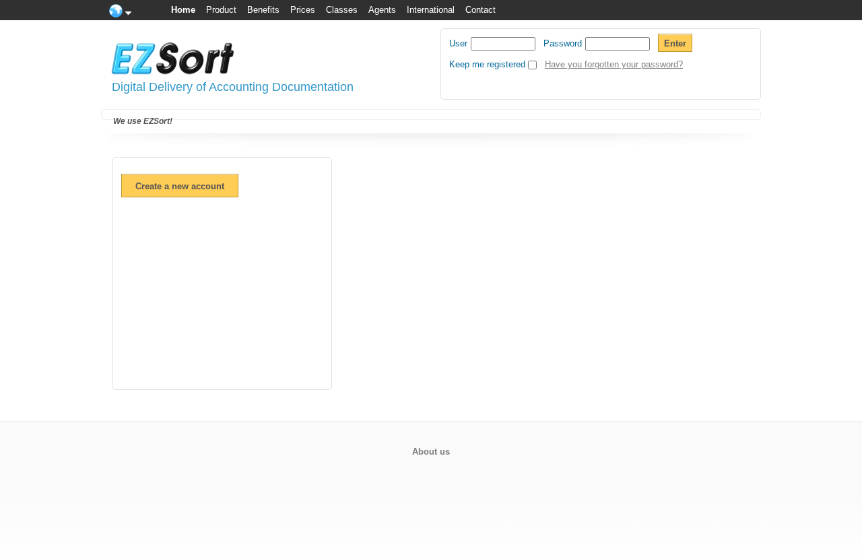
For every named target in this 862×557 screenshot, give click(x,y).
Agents (382, 10)
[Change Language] (121, 10)
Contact (480, 10)
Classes (342, 10)
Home (183, 10)
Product (221, 10)
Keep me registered (487, 64)
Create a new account (179, 186)
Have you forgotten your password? (614, 64)
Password (562, 43)
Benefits (263, 10)
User (458, 43)
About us (431, 452)
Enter (675, 43)
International (431, 10)
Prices (302, 10)
